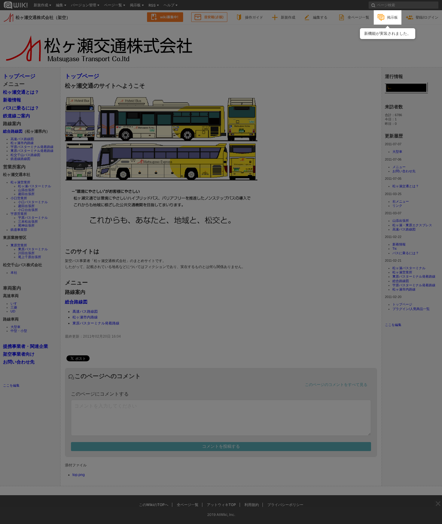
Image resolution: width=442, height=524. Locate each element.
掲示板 (392, 17)
